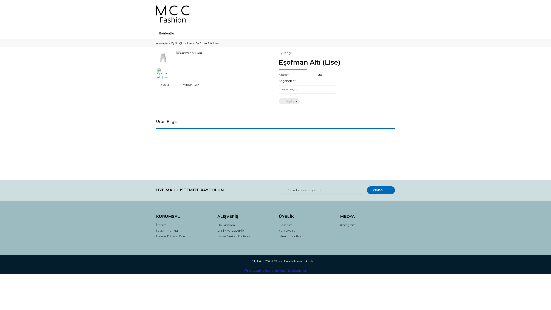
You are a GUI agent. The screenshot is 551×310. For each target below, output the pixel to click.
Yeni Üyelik (287, 230)
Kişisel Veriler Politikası (234, 236)
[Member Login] (367, 14)
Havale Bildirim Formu (172, 236)
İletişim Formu (167, 230)
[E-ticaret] (275, 271)
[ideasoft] (253, 271)
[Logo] (173, 14)
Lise (320, 74)
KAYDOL (378, 190)
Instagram (347, 225)
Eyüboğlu (286, 53)
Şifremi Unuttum (291, 236)
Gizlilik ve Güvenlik (230, 230)
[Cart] (389, 14)
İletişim (161, 225)
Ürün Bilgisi (167, 121)
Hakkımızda (226, 225)
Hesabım (286, 225)
